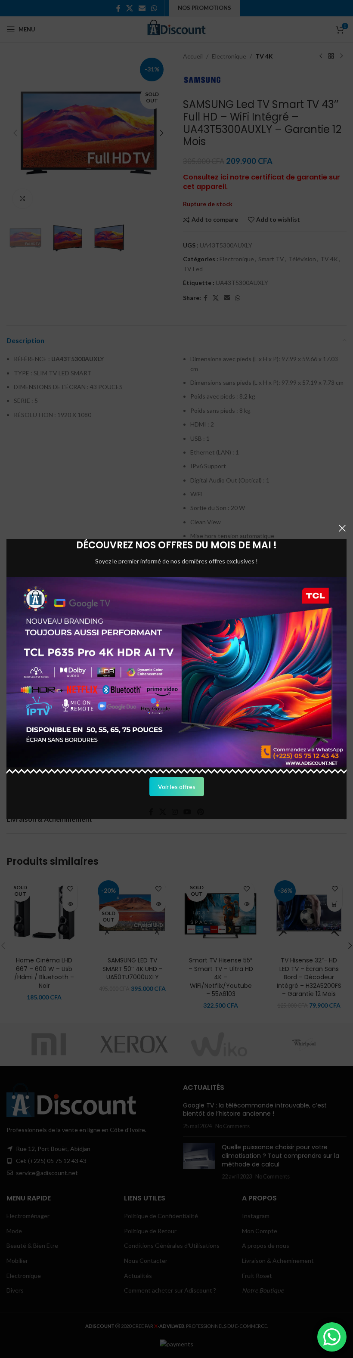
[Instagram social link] (174, 812)
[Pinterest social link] (200, 812)
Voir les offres (176, 786)
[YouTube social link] (187, 812)
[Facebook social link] (151, 812)
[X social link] (162, 812)
